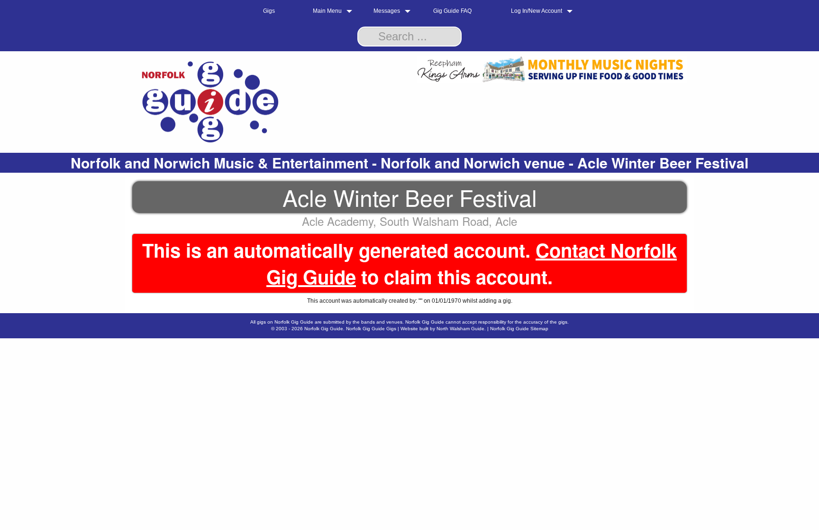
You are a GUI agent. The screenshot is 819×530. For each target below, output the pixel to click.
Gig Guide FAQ (452, 11)
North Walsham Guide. (461, 328)
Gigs (269, 11)
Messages (386, 11)
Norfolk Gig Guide (323, 328)
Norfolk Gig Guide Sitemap (519, 328)
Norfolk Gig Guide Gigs (371, 328)
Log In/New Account (536, 11)
